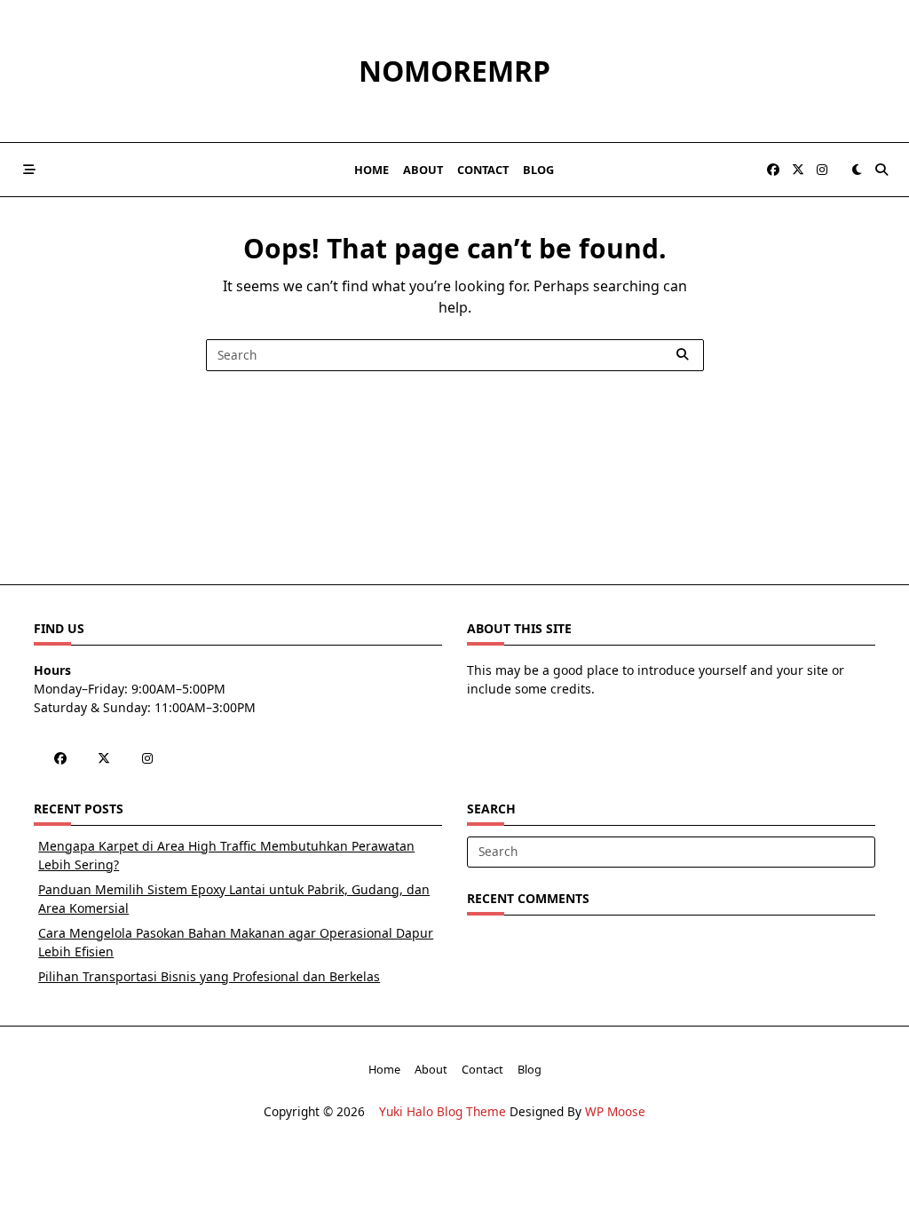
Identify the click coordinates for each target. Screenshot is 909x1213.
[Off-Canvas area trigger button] (29, 170)
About (423, 170)
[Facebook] (773, 170)
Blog (538, 170)
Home (371, 170)
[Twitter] (798, 170)
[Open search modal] (881, 170)
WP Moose (615, 1111)
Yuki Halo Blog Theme (442, 1111)
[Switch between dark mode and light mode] (857, 170)
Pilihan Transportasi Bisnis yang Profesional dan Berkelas (209, 976)
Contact (483, 170)
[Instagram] (822, 170)
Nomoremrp (454, 71)
